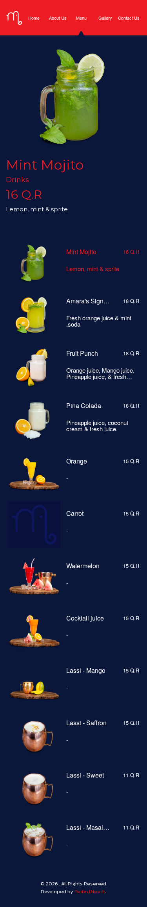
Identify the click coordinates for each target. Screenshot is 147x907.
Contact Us (129, 18)
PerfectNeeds (90, 891)
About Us (57, 18)
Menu (81, 18)
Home (34, 18)
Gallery (105, 18)
